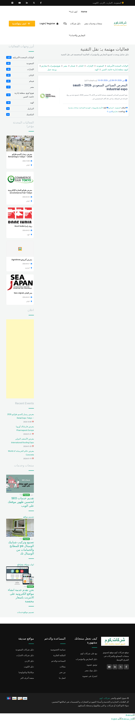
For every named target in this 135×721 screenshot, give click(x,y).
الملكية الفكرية (59, 655)
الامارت (109, 3)
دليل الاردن (29, 661)
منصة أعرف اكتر (27, 678)
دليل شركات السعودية (25, 650)
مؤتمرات (52, 66)
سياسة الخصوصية (58, 650)
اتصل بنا (62, 678)
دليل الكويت (29, 667)
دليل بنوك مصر (91, 670)
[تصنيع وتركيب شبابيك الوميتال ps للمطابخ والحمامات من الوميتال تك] (20, 527)
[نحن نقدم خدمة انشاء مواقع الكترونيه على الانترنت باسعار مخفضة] (20, 575)
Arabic (128, 715)
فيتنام (72, 66)
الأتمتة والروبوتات (97, 108)
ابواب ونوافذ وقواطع (25, 564)
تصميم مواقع (28, 517)
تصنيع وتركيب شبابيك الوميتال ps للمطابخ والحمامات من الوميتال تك (21, 548)
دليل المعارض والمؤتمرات (86, 659)
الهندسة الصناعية (84, 108)
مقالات (63, 667)
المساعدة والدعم (58, 661)
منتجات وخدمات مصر (93, 23)
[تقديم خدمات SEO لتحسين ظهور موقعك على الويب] (20, 483)
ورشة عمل (51, 69)
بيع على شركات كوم (88, 653)
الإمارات (90, 66)
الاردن (102, 3)
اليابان (80, 66)
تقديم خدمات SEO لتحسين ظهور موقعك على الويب (21, 502)
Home (84, 11)
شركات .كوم (105, 698)
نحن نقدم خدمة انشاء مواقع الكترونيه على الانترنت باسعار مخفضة (21, 595)
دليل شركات (75, 23)
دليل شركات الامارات (25, 655)
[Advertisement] (20, 358)
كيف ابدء (73, 11)
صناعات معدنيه (73, 108)
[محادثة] (65, 23)
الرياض (111, 108)
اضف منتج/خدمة (19, 23)
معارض (44, 66)
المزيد (110, 111)
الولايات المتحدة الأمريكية (117, 66)
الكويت (95, 3)
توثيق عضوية (92, 665)
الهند (96, 69)
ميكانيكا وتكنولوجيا (26, 672)
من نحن (62, 672)
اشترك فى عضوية (89, 676)
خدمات (20, 612)
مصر (65, 66)
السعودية (117, 3)
